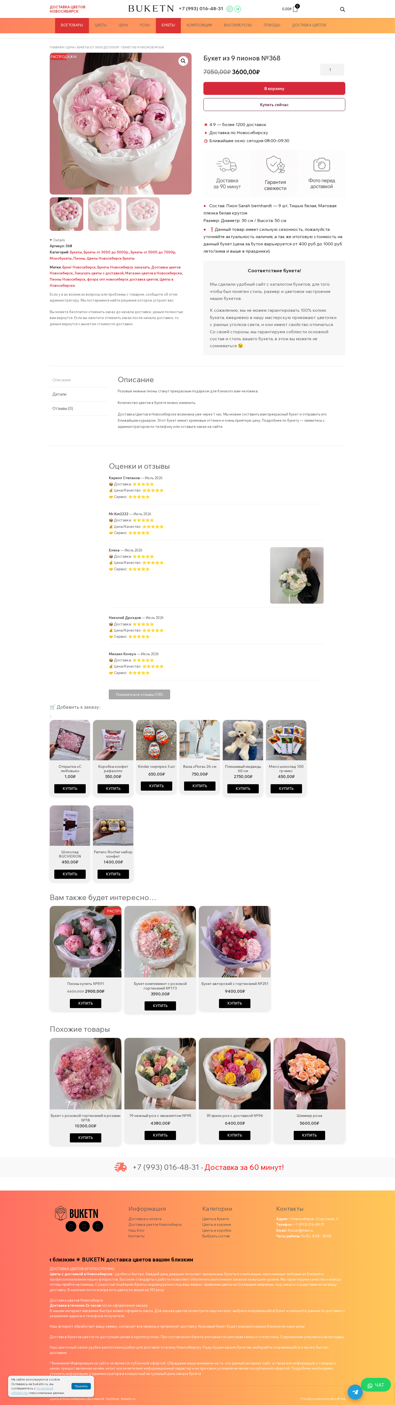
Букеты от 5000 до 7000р (153, 252)
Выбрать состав (216, 1236)
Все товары (72, 25)
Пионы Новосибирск (67, 279)
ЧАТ (379, 1385)
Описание (61, 379)
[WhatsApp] (97, 1226)
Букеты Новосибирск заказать (123, 267)
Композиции (199, 25)
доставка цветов (309, 25)
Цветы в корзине (216, 1224)
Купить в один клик (274, 104)
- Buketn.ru (127, 1399)
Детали (59, 394)
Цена (123, 25)
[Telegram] (71, 1226)
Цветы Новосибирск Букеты (111, 258)
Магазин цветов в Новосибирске (153, 273)
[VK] (84, 1226)
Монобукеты (61, 258)
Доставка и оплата (144, 1219)
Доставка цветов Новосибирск (67, 9)
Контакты (136, 1236)
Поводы (272, 25)
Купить (70, 788)
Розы (145, 25)
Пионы (79, 258)
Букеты (168, 25)
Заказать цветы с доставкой (99, 273)
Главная (57, 47)
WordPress (337, 1399)
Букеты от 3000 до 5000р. (98, 47)
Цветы (101, 25)
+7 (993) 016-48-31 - (167, 1167)
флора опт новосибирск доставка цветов (122, 279)
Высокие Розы (238, 25)
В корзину (274, 88)
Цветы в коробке (216, 1230)
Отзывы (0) (62, 408)
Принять (81, 1386)
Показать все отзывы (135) (139, 694)
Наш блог (136, 1230)
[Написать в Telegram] (355, 1392)
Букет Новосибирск (79, 267)
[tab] (79, 380)
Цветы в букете (215, 1219)
